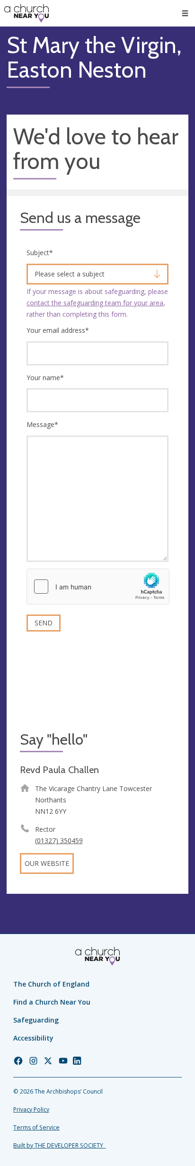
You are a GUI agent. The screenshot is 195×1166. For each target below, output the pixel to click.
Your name (45, 377)
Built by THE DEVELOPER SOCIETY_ (59, 1145)
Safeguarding (36, 1019)
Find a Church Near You (51, 1001)
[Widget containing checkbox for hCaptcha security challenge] (98, 587)
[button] (185, 13)
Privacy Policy (31, 1109)
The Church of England (51, 983)
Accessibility (33, 1037)
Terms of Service (36, 1127)
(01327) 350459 (59, 840)
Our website (47, 863)
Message (42, 424)
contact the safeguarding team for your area (95, 302)
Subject (40, 252)
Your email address (58, 330)
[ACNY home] (26, 13)
